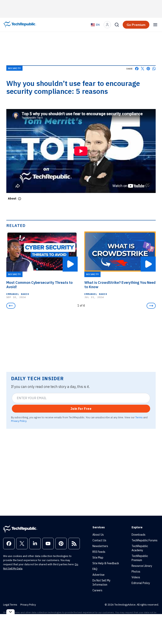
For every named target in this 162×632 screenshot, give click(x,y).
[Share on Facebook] (136, 68)
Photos (136, 571)
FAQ (94, 569)
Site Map (97, 557)
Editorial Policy (141, 583)
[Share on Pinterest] (148, 68)
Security (14, 68)
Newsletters (100, 546)
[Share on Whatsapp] (154, 68)
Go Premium (136, 25)
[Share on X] (142, 68)
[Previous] (10, 306)
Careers (97, 590)
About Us (98, 534)
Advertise (98, 575)
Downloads (138, 534)
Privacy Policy (18, 420)
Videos (136, 577)
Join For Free (81, 409)
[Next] (151, 306)
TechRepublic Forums (144, 540)
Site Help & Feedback (105, 563)
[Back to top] (154, 620)
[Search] (116, 24)
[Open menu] (155, 24)
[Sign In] (107, 24)
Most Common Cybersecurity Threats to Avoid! (39, 284)
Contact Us (99, 540)
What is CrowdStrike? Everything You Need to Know (119, 284)
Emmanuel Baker (17, 293)
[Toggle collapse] (10, 611)
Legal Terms (10, 604)
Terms (139, 417)
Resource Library (142, 566)
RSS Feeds (98, 552)
